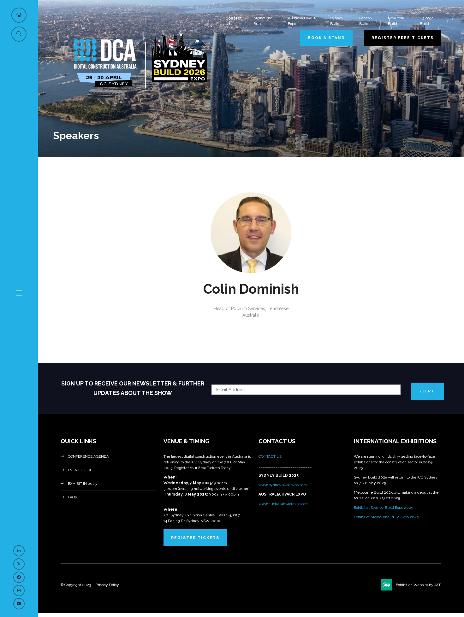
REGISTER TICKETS (195, 538)
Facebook (19, 577)
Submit (428, 391)
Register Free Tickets (403, 38)
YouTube (19, 603)
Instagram (19, 590)
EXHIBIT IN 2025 (82, 483)
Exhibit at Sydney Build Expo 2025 (383, 507)
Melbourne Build (262, 21)
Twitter (19, 564)
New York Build (396, 21)
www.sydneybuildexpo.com (283, 485)
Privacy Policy (107, 585)
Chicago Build (426, 21)
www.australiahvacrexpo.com (284, 504)
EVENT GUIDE (80, 470)
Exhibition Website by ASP (418, 585)
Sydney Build (336, 21)
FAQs (72, 497)
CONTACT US (271, 456)
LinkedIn (19, 550)
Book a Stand (326, 38)
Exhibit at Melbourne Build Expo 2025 (386, 517)
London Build (365, 21)
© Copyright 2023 (76, 585)
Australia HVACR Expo (302, 21)
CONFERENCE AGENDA (88, 456)
